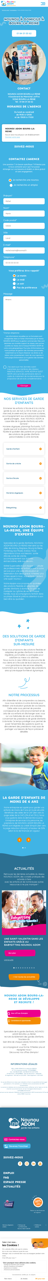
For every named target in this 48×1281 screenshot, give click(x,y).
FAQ (6, 1177)
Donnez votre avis (12, 137)
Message (7, 293)
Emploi (8, 1173)
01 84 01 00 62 (24, 33)
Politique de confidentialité (22, 1226)
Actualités (11, 1186)
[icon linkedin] (33, 1163)
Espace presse (14, 1182)
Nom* (6, 208)
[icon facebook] (20, 1163)
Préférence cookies (38, 1226)
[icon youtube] (40, 1163)
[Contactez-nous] (14, 1139)
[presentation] (19, 840)
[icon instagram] (27, 1163)
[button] (22, 847)
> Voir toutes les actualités (24, 977)
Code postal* (10, 220)
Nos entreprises (13, 10)
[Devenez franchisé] (17, 1146)
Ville (5, 232)
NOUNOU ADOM (5, 10)
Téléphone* (9, 257)
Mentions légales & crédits (7, 1226)
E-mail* (7, 244)
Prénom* (7, 195)
